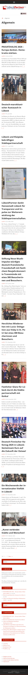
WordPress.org (6, 648)
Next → (10, 556)
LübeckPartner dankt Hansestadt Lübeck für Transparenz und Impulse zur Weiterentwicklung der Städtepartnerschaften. (14, 626)
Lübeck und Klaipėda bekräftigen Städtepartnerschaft (12, 139)
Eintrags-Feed (6, 645)
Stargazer (17, 672)
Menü (24, 13)
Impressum (6, 661)
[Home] (2, 18)
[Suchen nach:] (14, 561)
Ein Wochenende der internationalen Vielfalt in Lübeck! (14, 488)
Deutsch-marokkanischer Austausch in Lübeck (12, 107)
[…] (23, 66)
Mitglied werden (7, 656)
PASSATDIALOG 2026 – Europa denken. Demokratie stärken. (13, 49)
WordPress (10, 672)
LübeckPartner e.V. (15, 671)
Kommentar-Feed (7, 647)
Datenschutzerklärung (8, 658)
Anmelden (5, 643)
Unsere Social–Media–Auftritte (11, 660)
